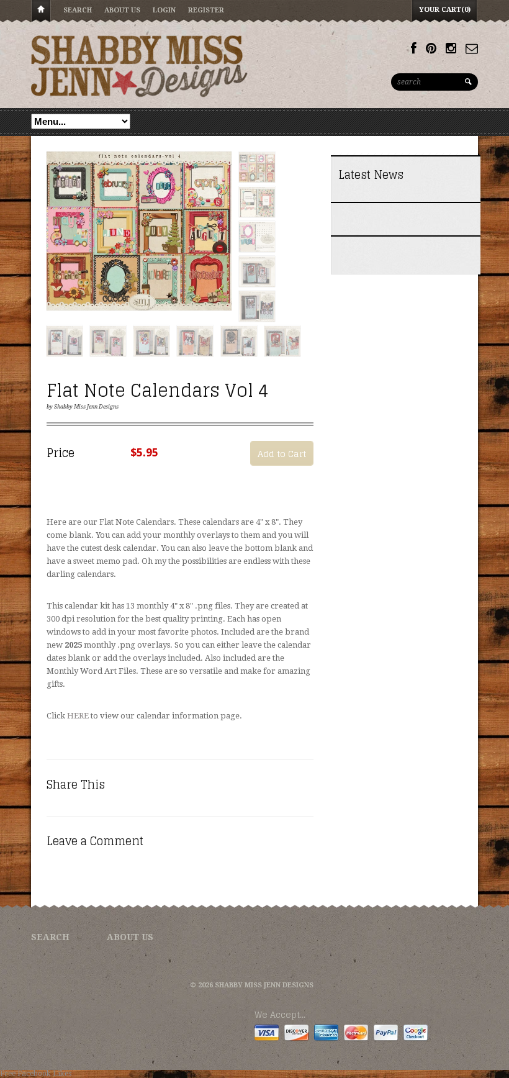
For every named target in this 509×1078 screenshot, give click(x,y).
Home (41, 11)
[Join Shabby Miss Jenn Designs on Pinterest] (431, 48)
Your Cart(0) (445, 10)
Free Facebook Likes (35, 1073)
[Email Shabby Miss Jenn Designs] (472, 48)
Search (77, 10)
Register (206, 10)
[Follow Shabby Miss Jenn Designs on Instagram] (451, 48)
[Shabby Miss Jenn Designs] (139, 65)
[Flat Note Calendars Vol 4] (139, 232)
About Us (122, 10)
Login (164, 10)
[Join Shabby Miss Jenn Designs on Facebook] (414, 48)
